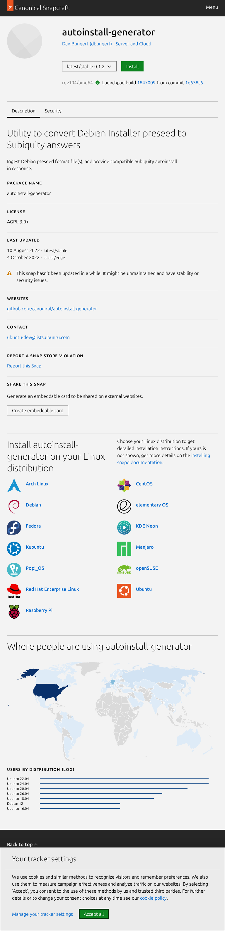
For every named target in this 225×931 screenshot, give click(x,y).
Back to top (20, 844)
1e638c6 (194, 82)
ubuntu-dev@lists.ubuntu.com (38, 337)
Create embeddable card (37, 410)
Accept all (94, 914)
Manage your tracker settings (42, 914)
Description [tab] (23, 110)
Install (132, 66)
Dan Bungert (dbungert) (87, 43)
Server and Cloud (133, 43)
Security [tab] (53, 110)
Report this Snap (24, 365)
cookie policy (153, 898)
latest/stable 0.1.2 (87, 66)
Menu (212, 7)
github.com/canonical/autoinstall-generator (52, 308)
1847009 (146, 82)
